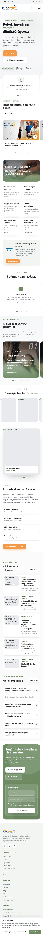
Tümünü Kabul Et (35, 932)
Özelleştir (8, 932)
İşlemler (5, 872)
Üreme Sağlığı (7, 856)
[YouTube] (14, 846)
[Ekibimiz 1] (19, 478)
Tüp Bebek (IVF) (8, 863)
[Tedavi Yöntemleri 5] (23, 380)
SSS (4, 894)
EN (33, 2)
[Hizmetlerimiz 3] (23, 96)
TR (30, 2)
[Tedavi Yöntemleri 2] (15, 380)
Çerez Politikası (32, 925)
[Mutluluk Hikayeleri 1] (15, 152)
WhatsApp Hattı (16, 769)
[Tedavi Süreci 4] (24, 311)
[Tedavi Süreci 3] (21, 311)
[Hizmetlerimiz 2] (20, 96)
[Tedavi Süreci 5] (26, 311)
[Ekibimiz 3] (24, 478)
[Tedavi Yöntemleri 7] (27, 380)
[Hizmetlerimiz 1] (18, 96)
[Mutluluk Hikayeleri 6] (27, 152)
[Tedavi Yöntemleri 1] (13, 380)
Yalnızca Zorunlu (21, 932)
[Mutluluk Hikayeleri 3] (20, 152)
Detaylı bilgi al (13, 261)
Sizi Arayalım (21, 810)
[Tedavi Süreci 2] (19, 311)
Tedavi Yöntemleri (9, 869)
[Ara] (33, 8)
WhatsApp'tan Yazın (16, 60)
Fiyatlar (5, 875)
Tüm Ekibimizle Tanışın (14, 546)
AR (39, 2)
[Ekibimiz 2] (21, 478)
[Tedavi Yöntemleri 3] (18, 380)
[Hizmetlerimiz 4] (25, 96)
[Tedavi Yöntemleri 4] (20, 380)
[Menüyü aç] (39, 8)
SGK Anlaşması (8, 900)
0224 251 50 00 (8, 2)
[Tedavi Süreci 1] (17, 311)
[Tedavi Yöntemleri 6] (25, 380)
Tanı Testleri (7, 866)
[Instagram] (9, 846)
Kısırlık (5, 859)
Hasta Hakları (7, 897)
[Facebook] (5, 846)
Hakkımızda (6, 884)
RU (36, 2)
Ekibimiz (5, 888)
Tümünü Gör (9, 114)
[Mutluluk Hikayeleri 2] (18, 152)
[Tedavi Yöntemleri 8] (30, 380)
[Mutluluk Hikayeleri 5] (25, 152)
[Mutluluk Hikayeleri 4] (23, 152)
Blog (4, 891)
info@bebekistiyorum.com (11, 913)
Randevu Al (10, 53)
